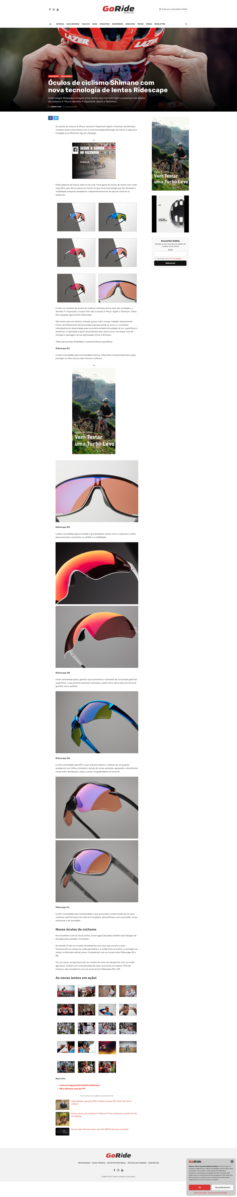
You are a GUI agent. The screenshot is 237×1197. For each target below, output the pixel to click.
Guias (94, 24)
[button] (232, 1161)
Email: (170, 250)
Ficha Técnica (98, 1163)
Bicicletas (130, 24)
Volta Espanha (72, 24)
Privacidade (84, 1163)
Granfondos (117, 24)
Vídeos (149, 24)
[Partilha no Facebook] (50, 118)
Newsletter (159, 24)
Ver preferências (222, 1187)
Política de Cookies (200, 1193)
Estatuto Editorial (116, 1163)
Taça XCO (86, 24)
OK (199, 1187)
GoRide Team (56, 107)
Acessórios (53, 76)
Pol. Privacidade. (175, 258)
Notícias (60, 24)
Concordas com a (169, 258)
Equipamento (66, 76)
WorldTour (105, 24)
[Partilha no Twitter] (56, 118)
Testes (140, 24)
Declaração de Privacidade (217, 1193)
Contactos (153, 1163)
